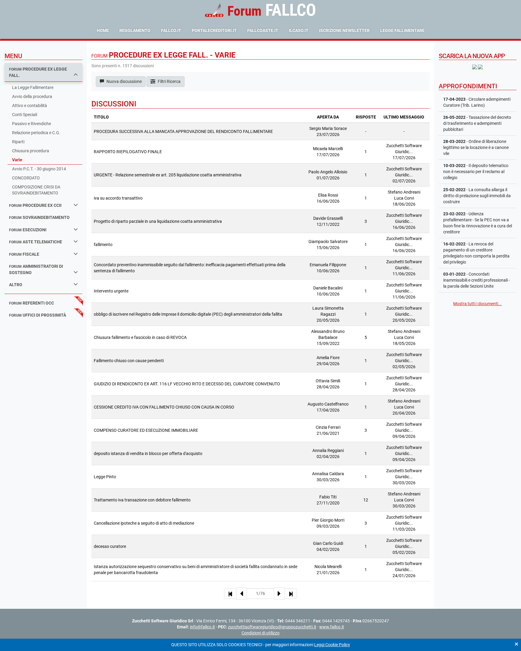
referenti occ (31, 303)
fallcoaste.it (262, 30)
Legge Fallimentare (402, 30)
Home (103, 30)
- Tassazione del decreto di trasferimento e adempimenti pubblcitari (477, 123)
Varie (17, 159)
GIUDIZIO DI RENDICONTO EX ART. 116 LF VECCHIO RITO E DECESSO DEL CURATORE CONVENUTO (187, 383)
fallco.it (171, 30)
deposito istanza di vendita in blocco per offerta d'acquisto (148, 453)
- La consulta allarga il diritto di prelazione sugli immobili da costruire (477, 195)
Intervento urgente (111, 291)
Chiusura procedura (30, 150)
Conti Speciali (24, 114)
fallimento (103, 244)
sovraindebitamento (39, 217)
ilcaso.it (298, 30)
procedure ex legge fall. (38, 72)
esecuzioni (27, 229)
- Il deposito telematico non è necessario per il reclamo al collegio (475, 171)
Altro (15, 284)
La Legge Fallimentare (32, 87)
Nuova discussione (124, 81)
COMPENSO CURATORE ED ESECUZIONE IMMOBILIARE (146, 430)
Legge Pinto (105, 476)
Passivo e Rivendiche (31, 123)
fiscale (24, 254)
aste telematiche (35, 241)
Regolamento (134, 30)
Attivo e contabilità (29, 105)
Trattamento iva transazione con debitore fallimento (142, 500)
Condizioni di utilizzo (260, 632)
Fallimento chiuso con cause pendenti (129, 360)
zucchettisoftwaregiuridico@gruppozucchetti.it (272, 626)
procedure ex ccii (35, 205)
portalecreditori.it (214, 30)
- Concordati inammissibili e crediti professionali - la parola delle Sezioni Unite (476, 280)
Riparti (18, 141)
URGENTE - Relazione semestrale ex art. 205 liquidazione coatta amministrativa (168, 174)
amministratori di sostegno (36, 269)
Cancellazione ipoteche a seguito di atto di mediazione (144, 523)
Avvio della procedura (32, 96)
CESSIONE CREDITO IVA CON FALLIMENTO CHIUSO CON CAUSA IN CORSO (164, 407)
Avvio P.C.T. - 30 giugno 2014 (39, 168)
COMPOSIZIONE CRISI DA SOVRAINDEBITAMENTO (36, 190)
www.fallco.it (331, 626)
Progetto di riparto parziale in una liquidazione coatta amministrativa (158, 221)
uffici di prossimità (37, 315)
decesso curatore (110, 546)
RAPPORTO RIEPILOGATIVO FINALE (128, 151)
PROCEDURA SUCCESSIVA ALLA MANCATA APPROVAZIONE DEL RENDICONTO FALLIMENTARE (183, 131)
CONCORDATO (26, 177)
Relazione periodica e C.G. (36, 132)
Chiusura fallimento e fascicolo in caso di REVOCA (140, 337)
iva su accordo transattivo (118, 198)
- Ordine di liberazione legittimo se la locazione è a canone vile (476, 147)
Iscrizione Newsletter (344, 30)
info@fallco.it (202, 626)
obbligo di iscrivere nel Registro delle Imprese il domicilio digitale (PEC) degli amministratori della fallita (188, 314)
